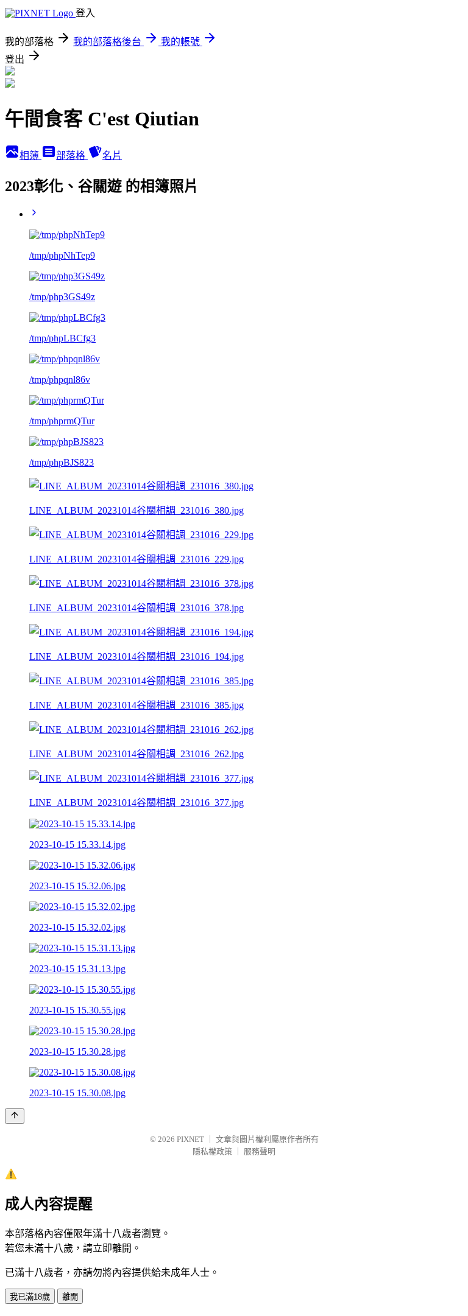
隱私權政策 (212, 1151)
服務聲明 (259, 1151)
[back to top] (14, 1116)
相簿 (30, 155)
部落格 (72, 155)
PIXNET (190, 1139)
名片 (112, 155)
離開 (70, 1296)
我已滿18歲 (30, 1296)
